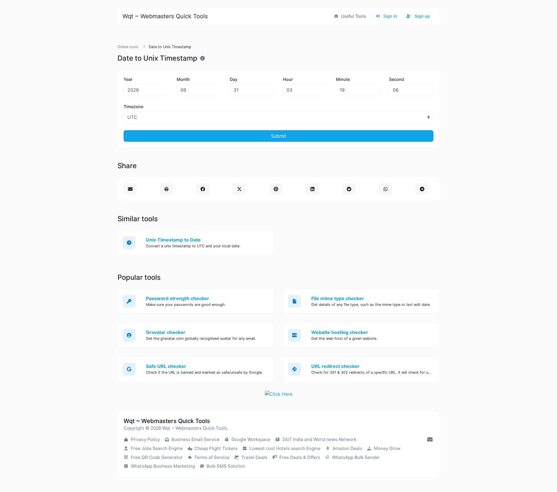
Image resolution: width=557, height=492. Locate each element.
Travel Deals (253, 457)
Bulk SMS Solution (225, 466)
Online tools (127, 47)
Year (128, 79)
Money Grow (386, 448)
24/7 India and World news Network (318, 439)
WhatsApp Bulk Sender (355, 457)
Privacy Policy (145, 439)
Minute (343, 79)
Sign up (421, 16)
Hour (288, 79)
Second (396, 79)
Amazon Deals (346, 448)
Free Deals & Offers (299, 457)
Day (233, 79)
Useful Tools (353, 16)
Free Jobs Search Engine (156, 448)
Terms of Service (211, 457)
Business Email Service (195, 439)
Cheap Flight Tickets (215, 448)
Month (183, 79)
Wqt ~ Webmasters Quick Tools (165, 16)
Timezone (133, 106)
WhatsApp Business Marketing (162, 466)
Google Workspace (250, 439)
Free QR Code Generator (156, 457)
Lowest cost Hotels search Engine (284, 448)
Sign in (389, 16)
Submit (278, 136)
